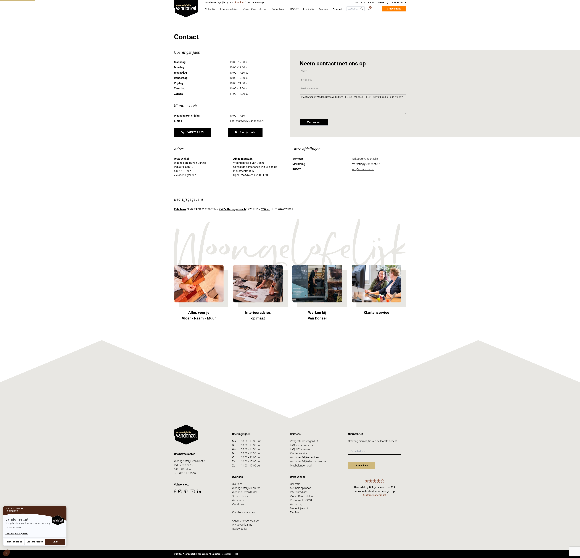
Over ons (358, 2)
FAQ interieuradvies (301, 445)
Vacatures (238, 504)
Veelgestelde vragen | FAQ (305, 441)
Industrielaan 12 (183, 465)
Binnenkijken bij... (300, 508)
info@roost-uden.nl (363, 169)
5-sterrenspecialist (374, 495)
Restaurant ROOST (301, 500)
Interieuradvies (299, 492)
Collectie (295, 483)
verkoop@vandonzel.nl (365, 158)
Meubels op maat (300, 488)
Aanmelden (361, 465)
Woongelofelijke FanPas (246, 488)
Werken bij (383, 2)
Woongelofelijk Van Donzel (190, 162)
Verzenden (313, 122)
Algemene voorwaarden (246, 520)
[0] (369, 9)
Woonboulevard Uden (245, 492)
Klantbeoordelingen (243, 512)
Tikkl (236, 554)
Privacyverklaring (242, 524)
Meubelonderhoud (301, 465)
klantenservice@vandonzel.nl (247, 120)
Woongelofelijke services (304, 457)
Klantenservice (399, 2)
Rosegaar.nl (226, 554)
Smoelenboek (240, 496)
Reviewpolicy (239, 528)
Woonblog (296, 504)
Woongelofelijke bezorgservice (308, 461)
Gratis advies (394, 8)
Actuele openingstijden (215, 2)
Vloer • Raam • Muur (302, 496)
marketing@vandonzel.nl (366, 164)
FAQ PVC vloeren (300, 449)
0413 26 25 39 (195, 132)
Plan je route (247, 132)
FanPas (370, 2)
